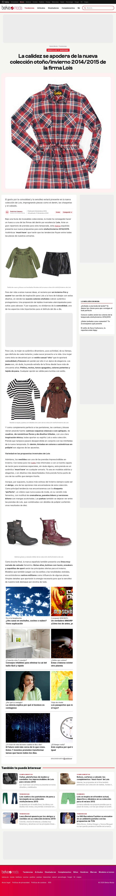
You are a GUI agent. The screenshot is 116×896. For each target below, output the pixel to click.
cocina (25, 877)
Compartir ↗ (67, 212)
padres (32, 877)
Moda (22, 2)
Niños (75, 872)
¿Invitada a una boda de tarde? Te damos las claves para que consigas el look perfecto (96, 308)
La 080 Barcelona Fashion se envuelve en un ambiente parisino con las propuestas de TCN (94, 818)
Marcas (93, 872)
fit (74, 877)
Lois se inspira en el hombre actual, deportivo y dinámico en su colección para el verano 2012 (94, 799)
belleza (19, 877)
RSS (49, 882)
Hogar (77, 2)
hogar (70, 877)
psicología (62, 877)
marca (57, 226)
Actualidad (14, 2)
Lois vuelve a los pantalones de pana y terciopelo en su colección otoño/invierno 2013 (37, 799)
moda (12, 877)
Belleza (28, 2)
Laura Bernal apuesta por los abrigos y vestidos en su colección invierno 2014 (37, 817)
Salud (62, 2)
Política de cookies (38, 882)
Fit (81, 2)
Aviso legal (6, 882)
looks (33, 463)
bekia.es (5, 877)
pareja (39, 877)
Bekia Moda (53, 46)
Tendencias (29, 8)
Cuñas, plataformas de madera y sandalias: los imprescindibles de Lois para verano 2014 (36, 779)
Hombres (81, 794)
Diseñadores (53, 8)
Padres (41, 2)
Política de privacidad (20, 882)
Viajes (86, 2)
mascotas (47, 877)
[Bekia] (5, 2)
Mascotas (55, 2)
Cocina (35, 2)
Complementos (68, 8)
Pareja (48, 2)
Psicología (69, 2)
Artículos (41, 8)
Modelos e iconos (106, 872)
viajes (79, 877)
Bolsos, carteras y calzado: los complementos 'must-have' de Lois (93, 778)
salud (54, 877)
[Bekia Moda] (12, 7)
